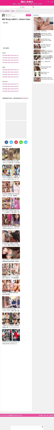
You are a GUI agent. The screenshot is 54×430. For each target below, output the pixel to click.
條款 (45, 415)
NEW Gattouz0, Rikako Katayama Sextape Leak (46, 34)
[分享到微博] (16, 142)
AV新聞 (40, 4)
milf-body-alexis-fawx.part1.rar (10, 55)
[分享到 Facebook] (6, 142)
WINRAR (25, 98)
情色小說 (35, 4)
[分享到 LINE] (21, 142)
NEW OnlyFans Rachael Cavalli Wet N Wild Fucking (47, 78)
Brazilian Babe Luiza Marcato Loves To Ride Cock (46, 40)
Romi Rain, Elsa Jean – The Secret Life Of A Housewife (46, 46)
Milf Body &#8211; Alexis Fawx (16, 19)
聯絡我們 (52, 415)
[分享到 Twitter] (11, 142)
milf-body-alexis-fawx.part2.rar (10, 57)
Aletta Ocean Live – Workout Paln (45, 73)
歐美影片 (20, 4)
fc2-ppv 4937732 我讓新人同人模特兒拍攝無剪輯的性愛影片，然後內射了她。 (47, 57)
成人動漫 (30, 4)
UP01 (27, 2)
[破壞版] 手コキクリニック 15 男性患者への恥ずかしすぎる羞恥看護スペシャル (10, 277)
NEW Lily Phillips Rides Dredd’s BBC (46, 67)
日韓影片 (14, 4)
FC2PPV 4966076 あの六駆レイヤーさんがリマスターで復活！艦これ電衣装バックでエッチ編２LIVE (10, 310)
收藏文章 (28, 15)
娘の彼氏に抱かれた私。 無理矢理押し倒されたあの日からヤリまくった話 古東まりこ (11, 228)
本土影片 (25, 4)
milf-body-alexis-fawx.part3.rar (10, 60)
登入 (49, 1)
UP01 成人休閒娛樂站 (5, 11)
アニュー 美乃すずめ (45, 61)
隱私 (48, 415)
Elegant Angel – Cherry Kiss (40, 31)
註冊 (52, 1)
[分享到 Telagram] (26, 142)
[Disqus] (16, 363)
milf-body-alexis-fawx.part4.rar (10, 62)
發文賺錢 (41, 415)
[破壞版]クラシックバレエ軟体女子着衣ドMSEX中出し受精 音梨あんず (47, 52)
